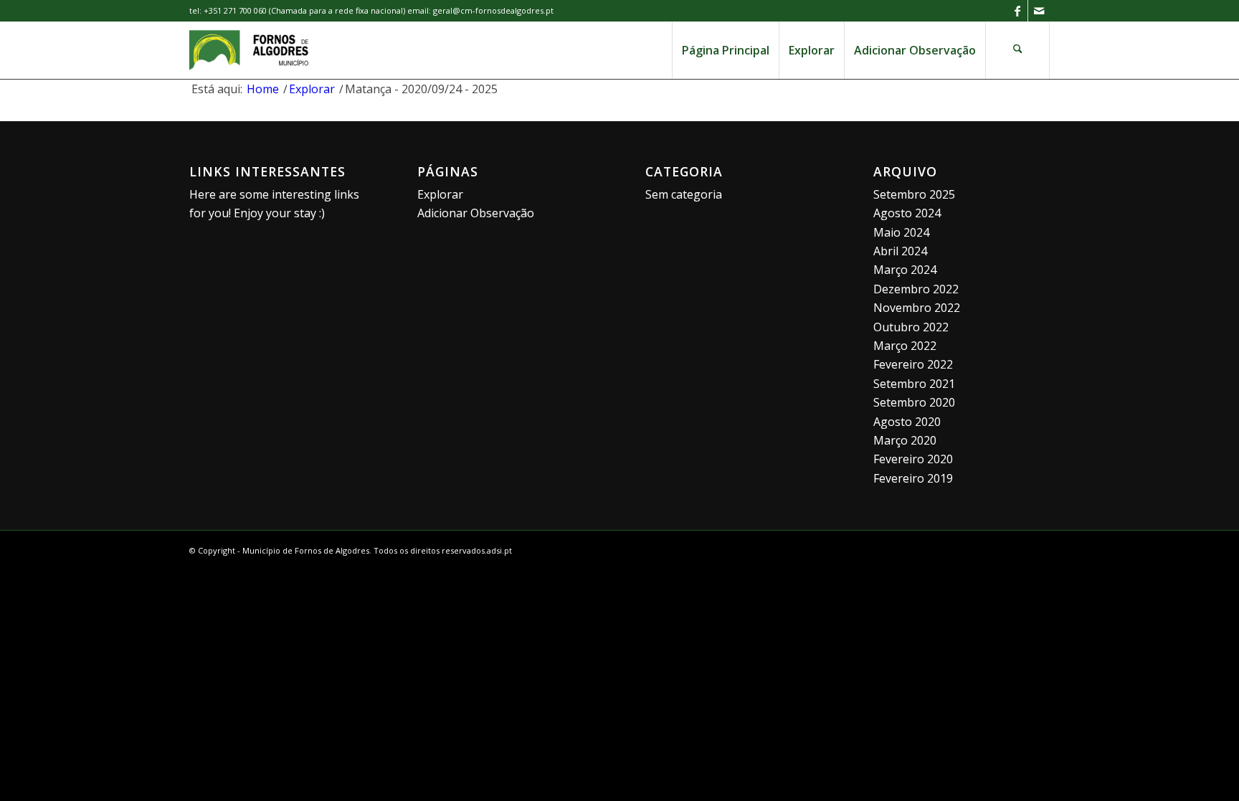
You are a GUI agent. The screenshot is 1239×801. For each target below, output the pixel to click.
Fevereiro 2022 (913, 364)
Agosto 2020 (907, 422)
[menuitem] (725, 50)
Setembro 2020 (914, 402)
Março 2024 (904, 270)
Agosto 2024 (907, 213)
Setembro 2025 (914, 194)
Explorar (440, 194)
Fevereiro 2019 (913, 478)
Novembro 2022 (916, 308)
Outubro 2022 (911, 327)
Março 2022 (904, 346)
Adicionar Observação (475, 213)
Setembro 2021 (914, 384)
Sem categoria (683, 194)
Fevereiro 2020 (913, 459)
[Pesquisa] (1017, 50)
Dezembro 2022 (916, 289)
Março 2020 (904, 440)
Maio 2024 (901, 232)
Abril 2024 (900, 251)
